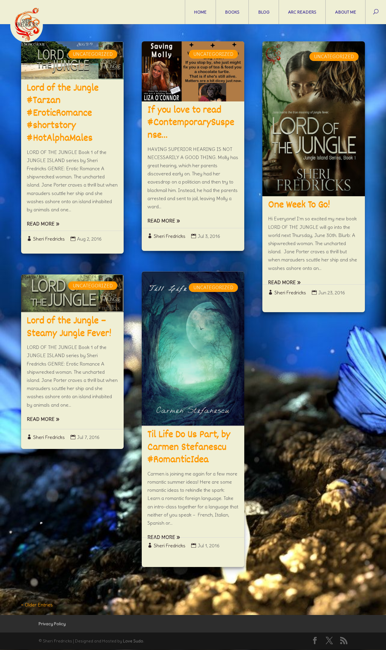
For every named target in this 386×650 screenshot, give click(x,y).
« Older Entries (37, 605)
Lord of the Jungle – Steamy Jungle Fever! (69, 327)
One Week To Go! (299, 205)
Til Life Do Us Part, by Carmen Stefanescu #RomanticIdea (188, 447)
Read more (41, 224)
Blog (264, 12)
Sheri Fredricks (49, 239)
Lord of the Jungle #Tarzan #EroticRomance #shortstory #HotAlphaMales (63, 113)
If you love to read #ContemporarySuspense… (190, 123)
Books (232, 12)
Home (200, 12)
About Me (345, 12)
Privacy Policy (52, 623)
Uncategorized (93, 54)
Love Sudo (133, 641)
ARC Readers (302, 12)
